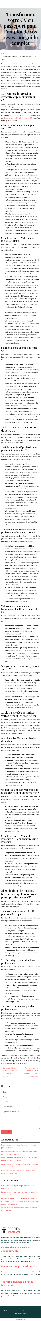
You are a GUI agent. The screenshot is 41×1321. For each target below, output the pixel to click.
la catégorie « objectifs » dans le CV (18, 118)
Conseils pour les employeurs (10, 54)
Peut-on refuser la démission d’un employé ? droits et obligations (31, 1072)
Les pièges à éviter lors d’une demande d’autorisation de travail (10, 1072)
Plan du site (20, 1319)
